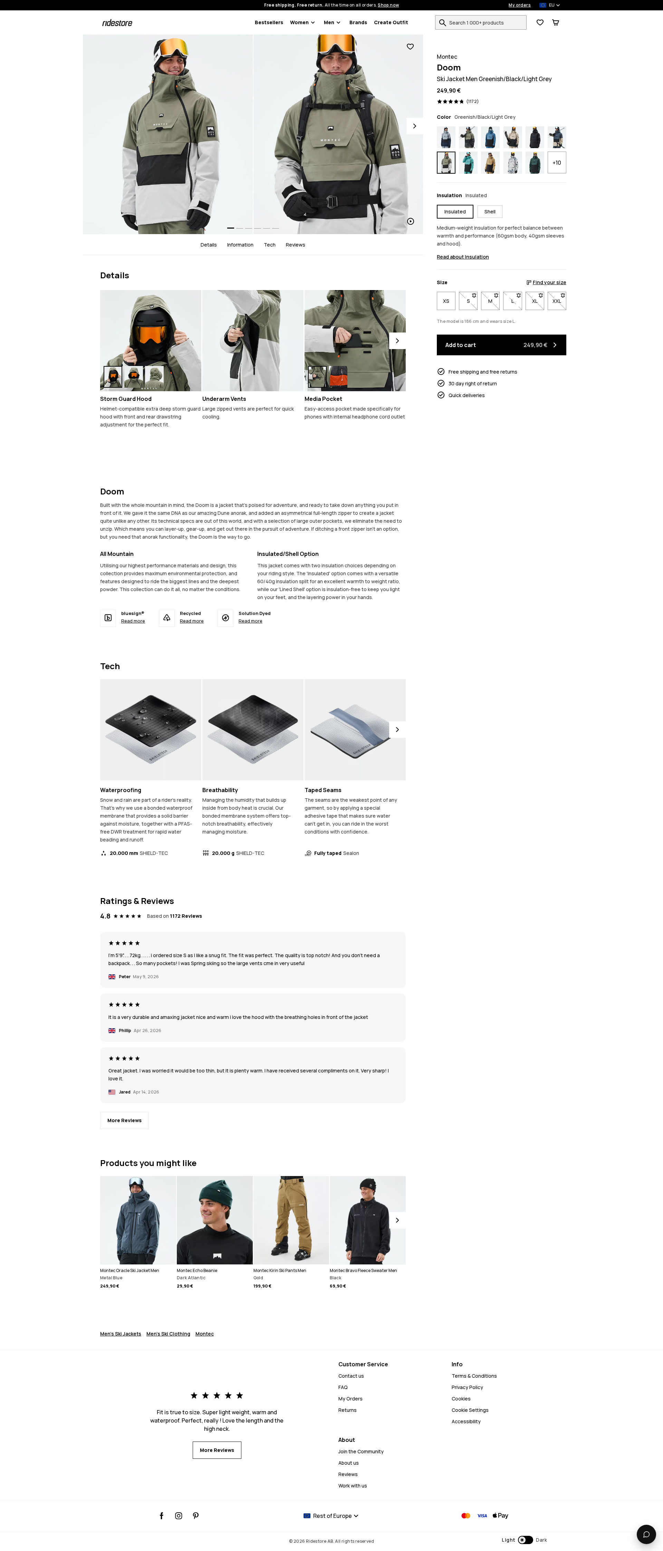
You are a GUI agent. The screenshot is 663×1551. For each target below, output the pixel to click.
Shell (490, 211)
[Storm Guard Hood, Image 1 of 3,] (113, 377)
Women (299, 22)
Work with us (352, 1485)
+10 (556, 162)
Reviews (295, 244)
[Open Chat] (646, 1534)
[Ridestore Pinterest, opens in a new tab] (196, 1516)
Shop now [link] (388, 5)
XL (538, 301)
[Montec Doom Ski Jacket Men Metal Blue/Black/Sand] (557, 137)
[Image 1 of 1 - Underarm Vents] (253, 340)
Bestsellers (269, 22)
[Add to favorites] (410, 47)
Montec (204, 1333)
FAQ (343, 1387)
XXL (559, 301)
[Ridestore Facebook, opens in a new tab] (162, 1516)
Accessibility (466, 1421)
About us (348, 1463)
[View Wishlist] (540, 22)
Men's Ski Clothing (168, 1333)
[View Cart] (556, 22)
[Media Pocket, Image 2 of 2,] (338, 377)
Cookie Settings (470, 1410)
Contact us (351, 1375)
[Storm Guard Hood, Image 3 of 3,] (154, 377)
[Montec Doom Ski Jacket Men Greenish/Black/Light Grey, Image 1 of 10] (168, 134)
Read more (133, 621)
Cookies (461, 1398)
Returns (347, 1410)
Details (209, 244)
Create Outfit (391, 22)
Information (240, 244)
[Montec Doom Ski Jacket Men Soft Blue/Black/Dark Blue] (446, 137)
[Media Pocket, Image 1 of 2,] (317, 377)
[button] (524, 1540)
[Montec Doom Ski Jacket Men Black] (535, 137)
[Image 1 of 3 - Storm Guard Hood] (150, 340)
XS (446, 301)
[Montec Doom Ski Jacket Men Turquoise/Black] (468, 163)
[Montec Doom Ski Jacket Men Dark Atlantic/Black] (535, 163)
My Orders (350, 1398)
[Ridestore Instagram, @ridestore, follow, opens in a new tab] (179, 1516)
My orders (520, 5)
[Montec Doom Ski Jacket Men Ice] (512, 163)
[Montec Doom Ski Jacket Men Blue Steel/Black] (490, 137)
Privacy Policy (467, 1387)
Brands (358, 22)
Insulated (455, 211)
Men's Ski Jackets (120, 1333)
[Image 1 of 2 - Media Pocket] (355, 340)
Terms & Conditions (474, 1375)
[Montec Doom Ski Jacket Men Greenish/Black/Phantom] (468, 137)
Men (329, 22)
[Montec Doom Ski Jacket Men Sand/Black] (512, 137)
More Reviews (124, 1120)
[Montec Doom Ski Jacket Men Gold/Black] (490, 163)
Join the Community (361, 1451)
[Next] (414, 126)
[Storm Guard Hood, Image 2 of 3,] (133, 377)
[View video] (338, 134)
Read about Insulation (463, 256)
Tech (270, 244)
